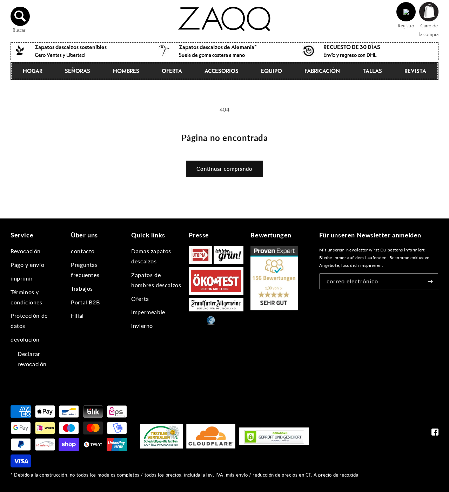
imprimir (22, 278)
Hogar (32, 70)
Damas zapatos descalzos (151, 256)
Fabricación (322, 70)
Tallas (372, 70)
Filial (77, 315)
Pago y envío (27, 264)
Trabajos (82, 288)
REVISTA (415, 70)
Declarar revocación (32, 358)
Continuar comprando (224, 169)
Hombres (126, 70)
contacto (83, 251)
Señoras (77, 70)
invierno (142, 325)
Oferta (172, 70)
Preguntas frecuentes (85, 269)
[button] (20, 16)
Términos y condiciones (26, 297)
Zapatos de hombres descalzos (156, 279)
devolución (25, 339)
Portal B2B (85, 302)
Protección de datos (29, 320)
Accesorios (222, 70)
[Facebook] (434, 434)
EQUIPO (271, 70)
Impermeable (148, 312)
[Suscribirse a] (430, 281)
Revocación (26, 251)
